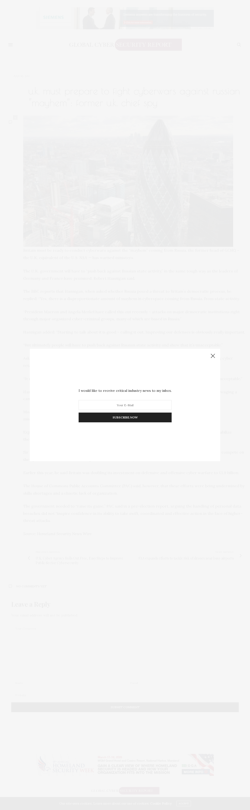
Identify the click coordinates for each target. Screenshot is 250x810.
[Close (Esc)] (213, 356)
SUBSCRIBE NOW (125, 417)
